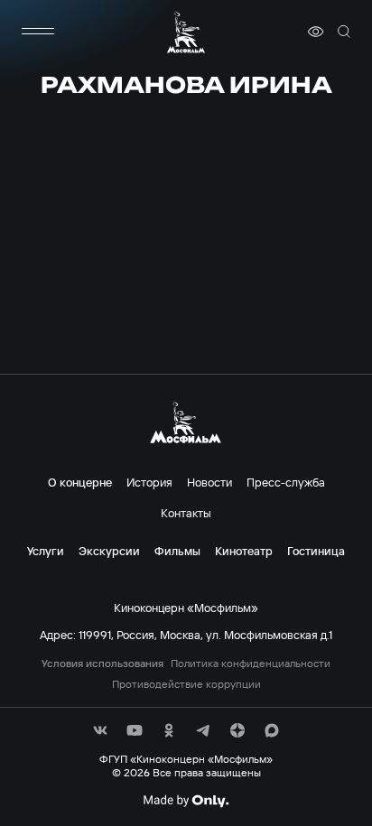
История (149, 482)
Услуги (45, 550)
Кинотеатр (244, 550)
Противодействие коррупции (186, 684)
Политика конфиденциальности (250, 663)
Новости (209, 482)
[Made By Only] (185, 801)
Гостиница (316, 550)
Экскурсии (109, 550)
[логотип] (186, 32)
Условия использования (102, 663)
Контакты (186, 513)
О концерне (80, 482)
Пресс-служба (285, 482)
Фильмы (177, 550)
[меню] (38, 32)
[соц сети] (100, 730)
